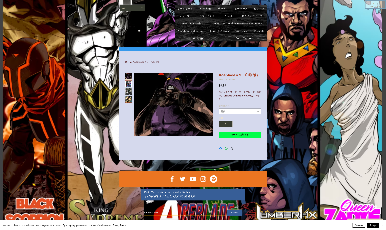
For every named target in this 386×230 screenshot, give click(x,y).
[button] (373, 3)
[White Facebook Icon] (172, 179)
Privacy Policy (119, 225)
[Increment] (230, 124)
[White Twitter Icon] (182, 179)
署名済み (224, 105)
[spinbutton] (225, 124)
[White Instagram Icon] (203, 179)
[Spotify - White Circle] (213, 179)
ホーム (128, 61)
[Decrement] (221, 124)
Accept (373, 225)
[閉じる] (382, 225)
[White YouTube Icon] (193, 179)
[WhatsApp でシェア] (226, 148)
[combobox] (240, 111)
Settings (359, 225)
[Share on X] (232, 148)
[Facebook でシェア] (220, 148)
